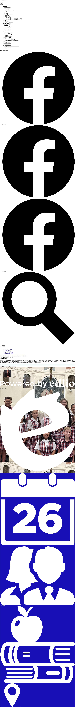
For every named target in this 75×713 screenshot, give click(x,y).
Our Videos (6, 11)
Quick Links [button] (4, 348)
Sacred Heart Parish (7, 351)
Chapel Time (6, 21)
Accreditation (6, 9)
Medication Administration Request (10, 39)
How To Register (7, 13)
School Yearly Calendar (8, 33)
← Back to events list (4, 366)
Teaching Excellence (7, 43)
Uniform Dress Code (7, 17)
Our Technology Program (8, 26)
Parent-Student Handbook (8, 32)
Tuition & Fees (6, 15)
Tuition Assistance (7, 16)
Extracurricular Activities (8, 29)
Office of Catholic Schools (8, 352)
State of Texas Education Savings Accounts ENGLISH (13, 18)
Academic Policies (7, 24)
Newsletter (6, 35)
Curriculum (6, 25)
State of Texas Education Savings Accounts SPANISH (13, 19)
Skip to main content (3, 0)
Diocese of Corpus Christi (8, 353)
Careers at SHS (6, 44)
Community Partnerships (8, 38)
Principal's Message (7, 7)
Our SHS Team (6, 42)
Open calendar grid (12, 366)
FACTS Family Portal (8, 34)
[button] (4, 6)
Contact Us (6, 48)
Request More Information (8, 14)
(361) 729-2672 (11, 368)
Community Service (7, 30)
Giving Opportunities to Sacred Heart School (11, 46)
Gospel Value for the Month (8, 22)
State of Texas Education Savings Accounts (11, 40)
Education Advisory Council (9, 10)
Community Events (7, 37)
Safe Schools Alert (7, 350)
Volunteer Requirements (8, 36)
